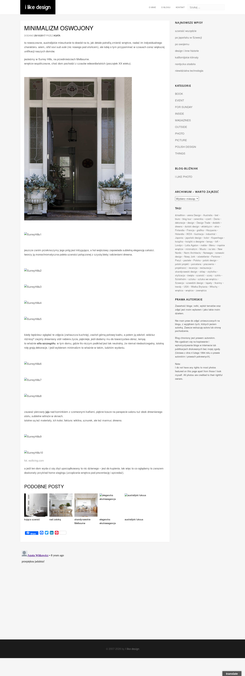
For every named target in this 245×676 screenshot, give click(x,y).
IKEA (189, 234)
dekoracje (180, 222)
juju (48, 412)
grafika (200, 230)
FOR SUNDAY (183, 107)
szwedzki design (194, 283)
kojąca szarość (32, 519)
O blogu (165, 7)
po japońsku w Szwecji (188, 37)
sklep (202, 271)
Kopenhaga (217, 237)
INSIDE (179, 113)
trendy (178, 286)
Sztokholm (180, 279)
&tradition (180, 215)
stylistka (212, 271)
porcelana (196, 264)
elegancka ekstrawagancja (108, 521)
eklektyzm (206, 226)
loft (216, 241)
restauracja (205, 267)
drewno (178, 226)
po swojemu (182, 44)
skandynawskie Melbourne (82, 521)
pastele (187, 260)
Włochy (214, 286)
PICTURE (181, 140)
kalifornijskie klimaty (187, 57)
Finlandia (179, 230)
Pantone (215, 256)
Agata (56, 35)
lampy (209, 241)
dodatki (216, 222)
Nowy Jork (189, 256)
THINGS (180, 153)
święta (190, 275)
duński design (192, 226)
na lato (211, 249)
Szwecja (179, 283)
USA (186, 286)
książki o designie (194, 241)
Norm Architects (192, 252)
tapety (209, 283)
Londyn (179, 245)
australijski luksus (134, 519)
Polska (197, 260)
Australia (207, 215)
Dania (217, 219)
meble (204, 245)
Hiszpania (211, 230)
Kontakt (180, 7)
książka (179, 241)
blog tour (186, 219)
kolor (206, 237)
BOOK (179, 93)
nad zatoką (55, 519)
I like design (132, 649)
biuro (177, 219)
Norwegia (208, 252)
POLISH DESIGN (185, 147)
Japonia (179, 237)
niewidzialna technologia (189, 70)
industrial (210, 234)
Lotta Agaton (191, 245)
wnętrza (179, 290)
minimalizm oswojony (58, 28)
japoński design (193, 237)
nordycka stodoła (185, 64)
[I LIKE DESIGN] (38, 4)
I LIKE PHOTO (183, 176)
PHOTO (179, 133)
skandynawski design (186, 271)
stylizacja (180, 275)
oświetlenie (203, 256)
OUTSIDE (181, 127)
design (190, 222)
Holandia (179, 234)
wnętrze (189, 290)
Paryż (178, 260)
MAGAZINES (183, 120)
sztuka (192, 279)
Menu (212, 245)
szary (210, 275)
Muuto (203, 249)
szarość (200, 275)
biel (216, 215)
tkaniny (218, 283)
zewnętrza (201, 290)
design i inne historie (187, 50)
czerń (208, 219)
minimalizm (191, 249)
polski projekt (182, 264)
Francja (190, 230)
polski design (209, 260)
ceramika (198, 219)
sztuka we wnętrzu (207, 279)
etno (217, 226)
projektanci (180, 267)
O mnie (152, 7)
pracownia (209, 264)
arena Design (194, 215)
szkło (218, 275)
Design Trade (203, 222)
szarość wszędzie (185, 31)
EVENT (179, 100)
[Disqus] (95, 594)
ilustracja (199, 234)
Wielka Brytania (199, 286)
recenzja (193, 267)
